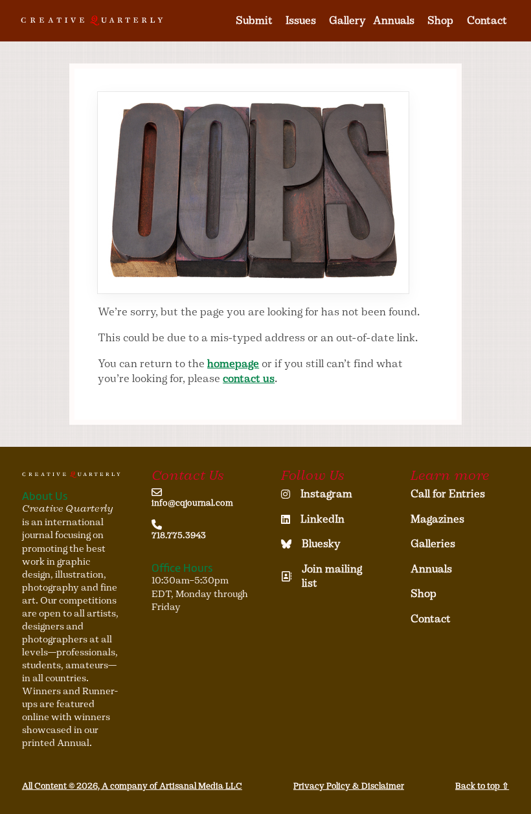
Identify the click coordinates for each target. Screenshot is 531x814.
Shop (440, 20)
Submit (254, 20)
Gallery (347, 20)
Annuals (393, 20)
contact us (249, 378)
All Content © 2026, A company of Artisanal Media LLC (132, 786)
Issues (301, 20)
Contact (487, 20)
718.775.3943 (179, 535)
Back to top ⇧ (482, 786)
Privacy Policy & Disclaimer (348, 786)
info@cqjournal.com (192, 503)
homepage (233, 363)
